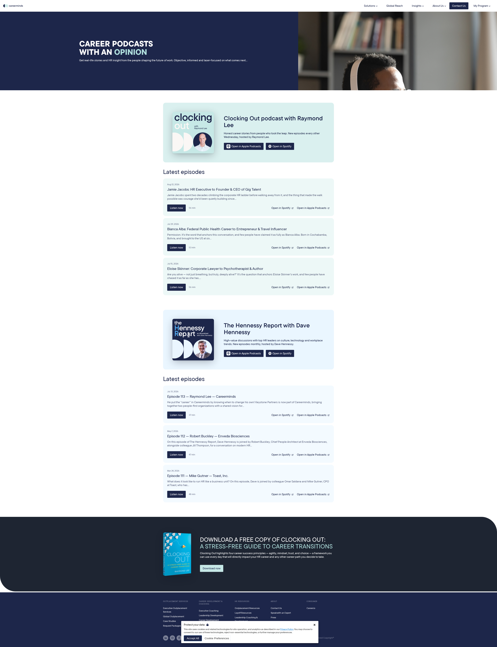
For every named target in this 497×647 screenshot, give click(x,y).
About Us (438, 6)
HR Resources (242, 601)
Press (273, 617)
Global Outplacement (173, 616)
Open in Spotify (281, 146)
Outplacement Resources (247, 608)
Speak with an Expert (281, 612)
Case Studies (169, 621)
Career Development (209, 620)
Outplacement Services (175, 601)
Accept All (193, 638)
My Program (481, 6)
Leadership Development (211, 615)
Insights (416, 6)
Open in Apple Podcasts (246, 146)
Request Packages (172, 625)
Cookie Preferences (217, 638)
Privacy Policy (286, 629)
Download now (212, 568)
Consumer (312, 601)
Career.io (311, 608)
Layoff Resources (243, 612)
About (274, 601)
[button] (314, 625)
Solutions (369, 6)
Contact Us (459, 6)
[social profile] (165, 638)
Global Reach (394, 6)
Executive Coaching (208, 610)
